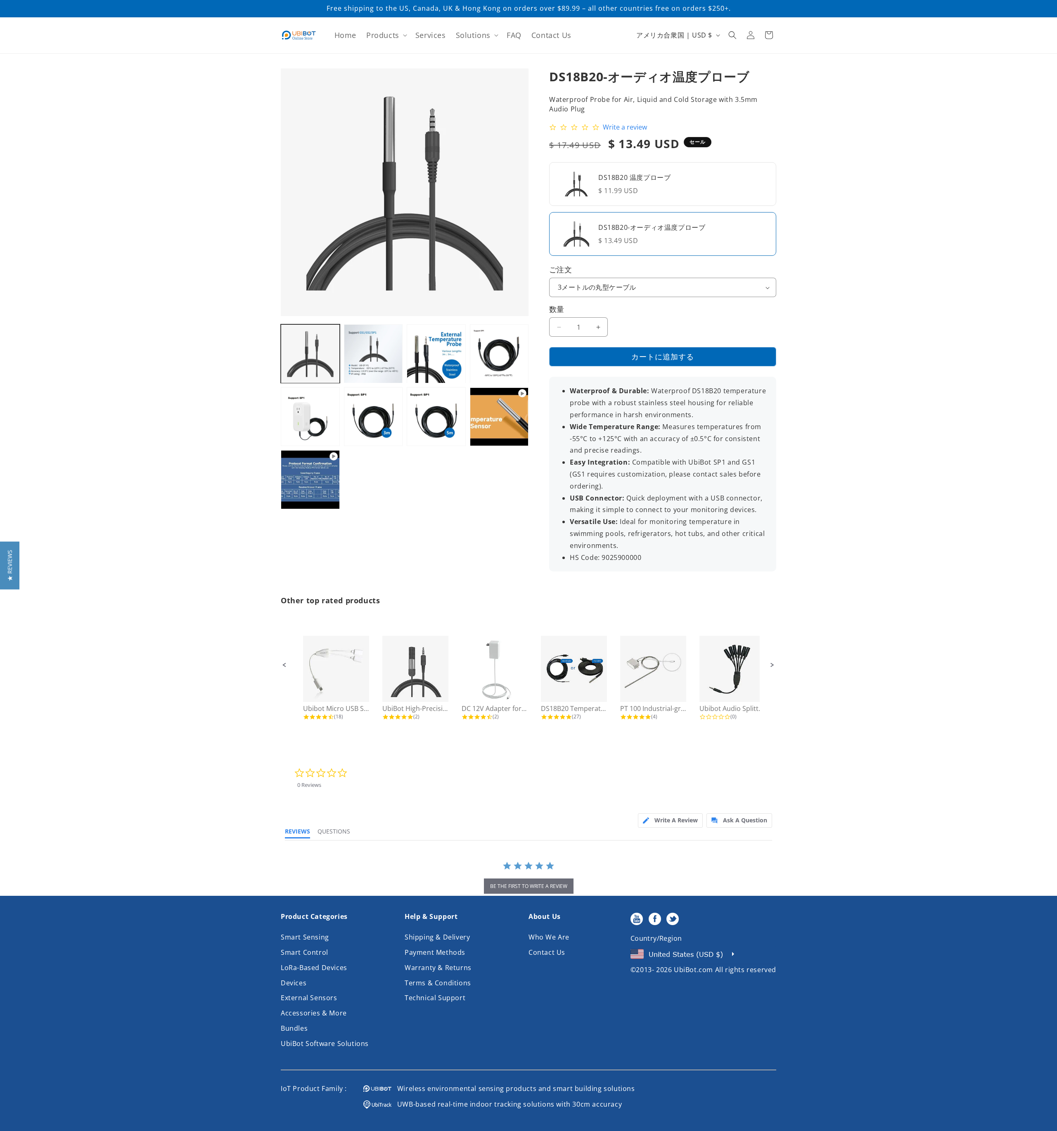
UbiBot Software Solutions (325, 1043)
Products (382, 35)
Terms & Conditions (438, 982)
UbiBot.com (693, 969)
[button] (385, 35)
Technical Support (435, 997)
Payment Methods (435, 952)
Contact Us (546, 952)
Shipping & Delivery (437, 937)
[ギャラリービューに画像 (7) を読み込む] (436, 416)
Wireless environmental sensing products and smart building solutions (513, 1088)
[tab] (670, 820)
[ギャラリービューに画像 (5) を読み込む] (310, 416)
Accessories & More (314, 1013)
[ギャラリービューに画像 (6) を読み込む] (373, 416)
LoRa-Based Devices (314, 967)
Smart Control (304, 952)
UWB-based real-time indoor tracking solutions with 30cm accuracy (506, 1104)
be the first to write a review (528, 886)
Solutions (473, 35)
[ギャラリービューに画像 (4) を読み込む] (499, 353)
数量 (556, 309)
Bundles (294, 1028)
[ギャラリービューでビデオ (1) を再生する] (499, 416)
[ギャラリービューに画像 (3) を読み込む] (436, 353)
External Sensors (309, 997)
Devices (293, 982)
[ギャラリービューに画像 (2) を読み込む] (373, 353)
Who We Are (548, 937)
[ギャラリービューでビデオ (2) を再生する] (310, 479)
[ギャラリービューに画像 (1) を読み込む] (310, 353)
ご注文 (560, 269)
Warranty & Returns (438, 967)
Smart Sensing (305, 937)
